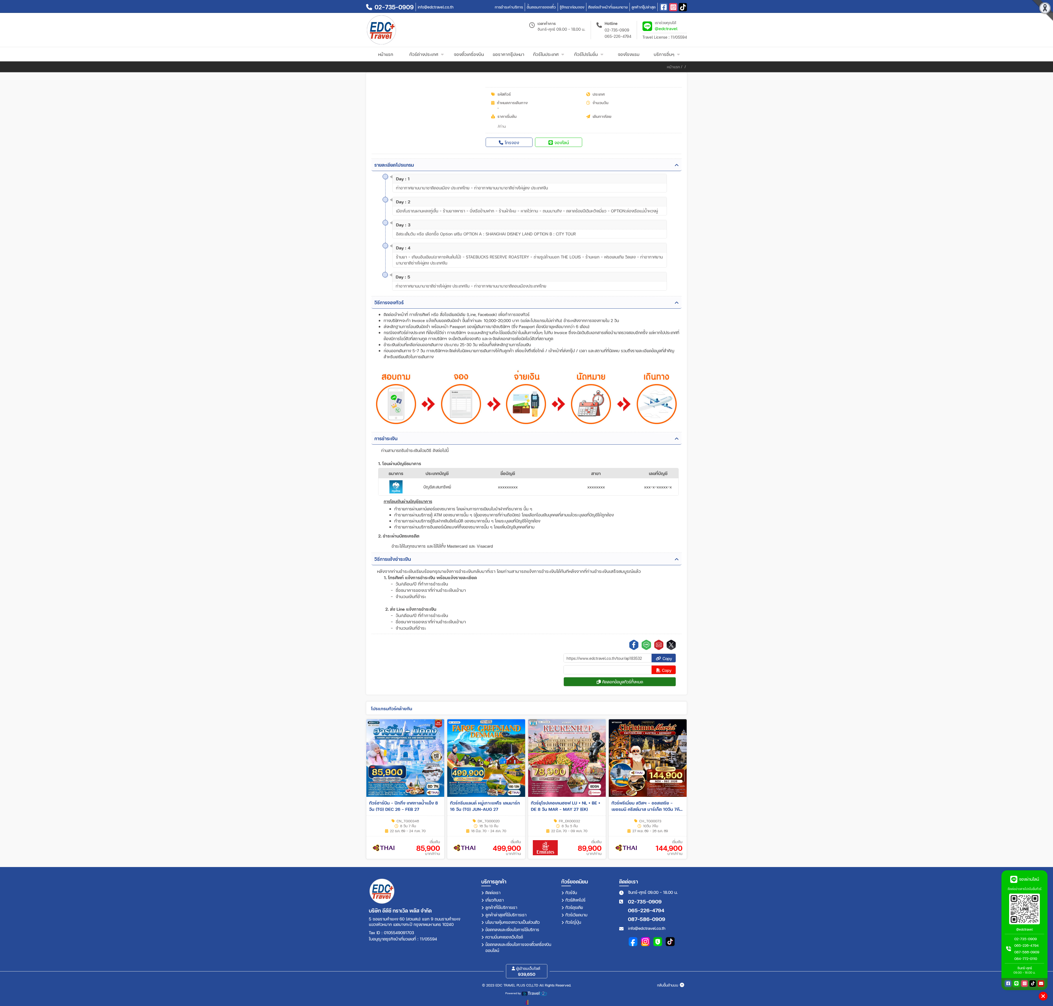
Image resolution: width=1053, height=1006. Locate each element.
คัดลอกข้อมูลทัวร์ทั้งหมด (622, 682)
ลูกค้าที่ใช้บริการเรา (501, 907)
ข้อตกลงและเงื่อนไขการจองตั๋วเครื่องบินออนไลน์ (518, 947)
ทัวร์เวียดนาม (576, 915)
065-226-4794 (618, 36)
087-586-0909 (646, 919)
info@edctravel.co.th (646, 928)
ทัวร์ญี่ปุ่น (573, 922)
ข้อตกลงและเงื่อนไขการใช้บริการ (512, 930)
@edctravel (666, 28)
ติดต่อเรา (492, 893)
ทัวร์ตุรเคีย (574, 907)
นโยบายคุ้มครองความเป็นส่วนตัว (512, 922)
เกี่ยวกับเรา (494, 900)
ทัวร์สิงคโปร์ (575, 900)
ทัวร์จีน (571, 893)
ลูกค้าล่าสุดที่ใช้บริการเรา (505, 915)
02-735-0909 (617, 30)
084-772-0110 (1025, 958)
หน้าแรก (673, 66)
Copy (666, 658)
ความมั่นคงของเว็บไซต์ (504, 937)
